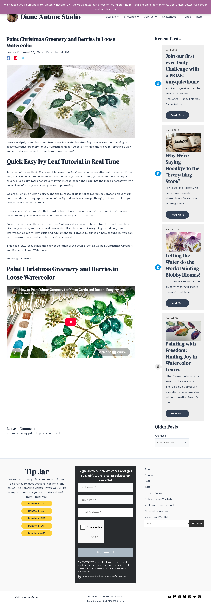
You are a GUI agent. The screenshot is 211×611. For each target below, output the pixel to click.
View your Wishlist (156, 517)
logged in (29, 433)
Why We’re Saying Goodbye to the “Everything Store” (182, 168)
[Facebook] (8, 58)
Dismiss (111, 9)
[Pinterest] (15, 58)
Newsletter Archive (157, 511)
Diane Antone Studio (51, 16)
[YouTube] (169, 596)
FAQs (148, 481)
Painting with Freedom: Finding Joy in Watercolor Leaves (181, 356)
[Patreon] (174, 596)
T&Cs (148, 487)
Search (196, 523)
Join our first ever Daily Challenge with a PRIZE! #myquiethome (182, 69)
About (148, 468)
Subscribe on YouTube (159, 499)
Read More (177, 115)
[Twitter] (23, 58)
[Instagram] (189, 596)
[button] (117, 16)
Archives (160, 435)
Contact (150, 475)
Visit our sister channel (159, 505)
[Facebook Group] (184, 596)
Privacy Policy (153, 493)
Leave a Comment (18, 52)
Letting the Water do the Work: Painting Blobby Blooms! (183, 265)
